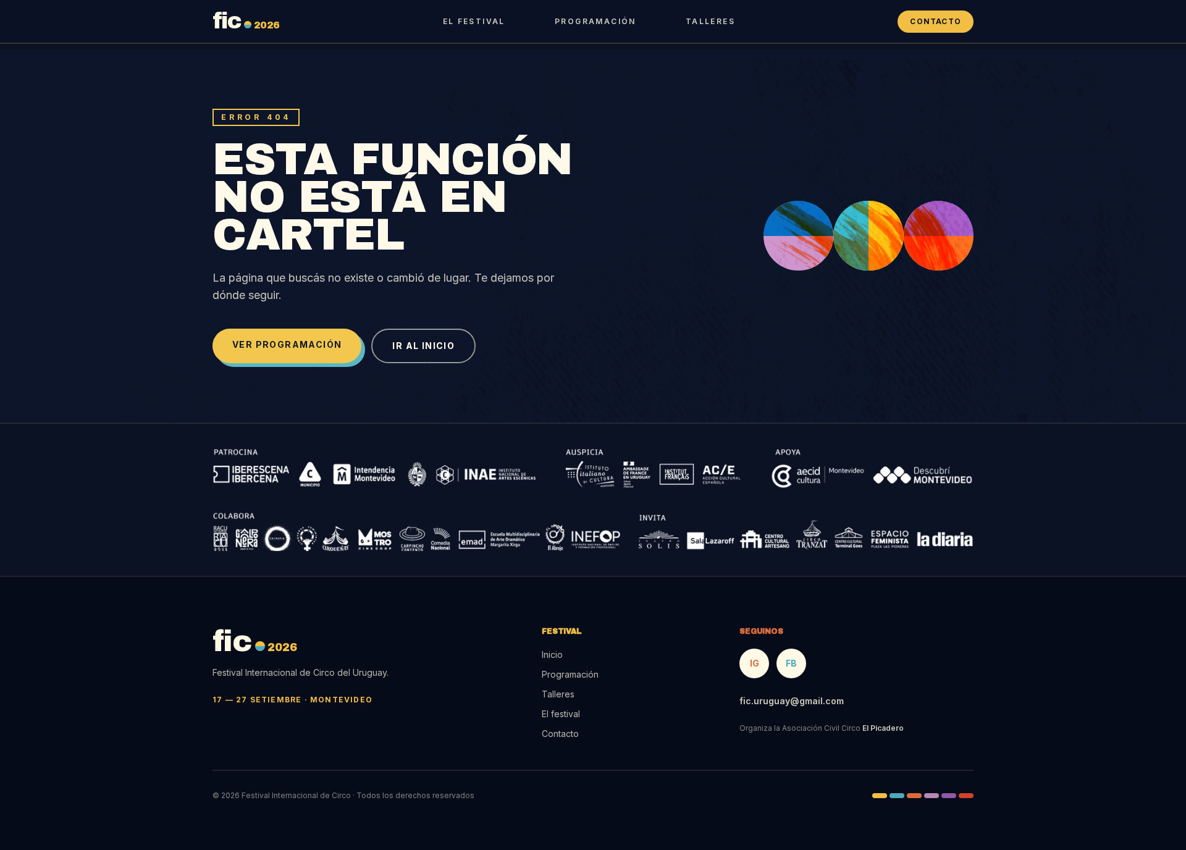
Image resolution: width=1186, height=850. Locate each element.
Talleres (710, 21)
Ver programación (287, 344)
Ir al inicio (423, 345)
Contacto (935, 21)
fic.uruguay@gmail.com (791, 701)
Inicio (552, 654)
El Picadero (883, 728)
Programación (595, 21)
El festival (474, 21)
